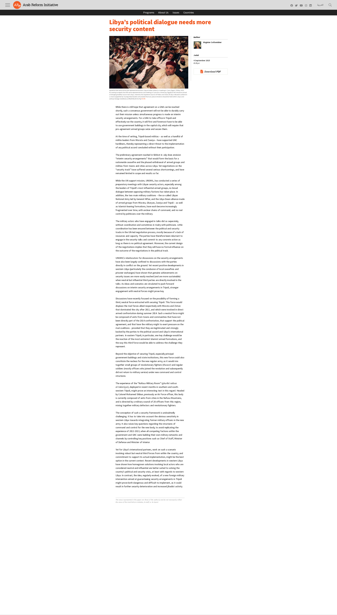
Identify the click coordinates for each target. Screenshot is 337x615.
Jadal (196, 55)
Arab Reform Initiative (35, 5)
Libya (197, 63)
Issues (176, 12)
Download (212, 71)
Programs (148, 12)
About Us (163, 12)
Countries (188, 12)
